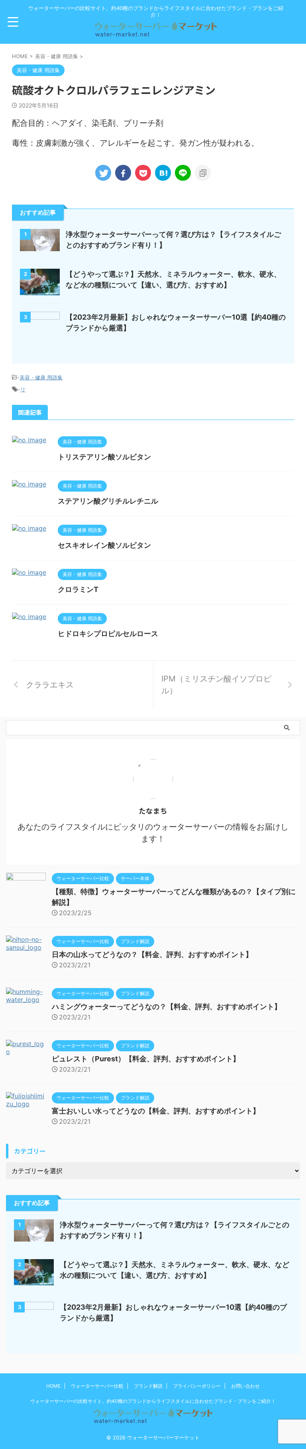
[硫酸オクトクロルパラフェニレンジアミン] (163, 173)
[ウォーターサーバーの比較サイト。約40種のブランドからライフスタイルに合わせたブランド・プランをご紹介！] (156, 33)
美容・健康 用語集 (41, 377)
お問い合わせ (245, 1386)
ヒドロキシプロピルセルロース (108, 633)
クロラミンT (78, 589)
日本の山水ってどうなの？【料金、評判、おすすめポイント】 (152, 954)
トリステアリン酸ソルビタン (104, 457)
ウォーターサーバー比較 (97, 1386)
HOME (53, 1386)
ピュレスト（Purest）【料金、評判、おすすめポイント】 (146, 1059)
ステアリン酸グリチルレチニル (108, 501)
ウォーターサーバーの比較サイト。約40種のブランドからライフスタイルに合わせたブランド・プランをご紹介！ (153, 1401)
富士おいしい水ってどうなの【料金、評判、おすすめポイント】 (156, 1111)
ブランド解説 (148, 1386)
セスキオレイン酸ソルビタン (104, 545)
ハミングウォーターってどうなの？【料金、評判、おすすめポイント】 (166, 1006)
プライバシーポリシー (197, 1386)
